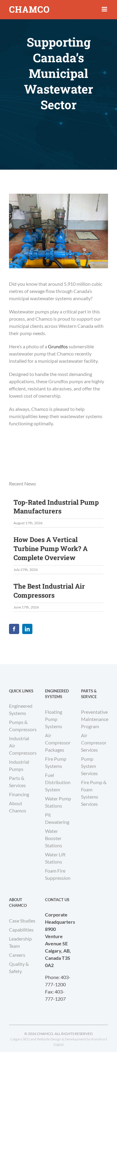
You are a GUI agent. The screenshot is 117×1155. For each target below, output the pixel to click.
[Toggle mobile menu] (105, 9)
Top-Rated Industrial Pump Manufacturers (56, 507)
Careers (17, 955)
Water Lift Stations (55, 858)
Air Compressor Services (93, 742)
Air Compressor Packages (57, 742)
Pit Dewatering (57, 818)
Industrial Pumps (19, 765)
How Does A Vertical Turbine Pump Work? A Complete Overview (51, 548)
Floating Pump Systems (53, 719)
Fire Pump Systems (55, 762)
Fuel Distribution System (57, 782)
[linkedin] (27, 629)
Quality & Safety (19, 967)
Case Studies (22, 920)
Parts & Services (17, 781)
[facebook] (14, 629)
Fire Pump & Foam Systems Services (93, 793)
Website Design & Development (61, 1039)
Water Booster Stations (53, 838)
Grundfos (58, 346)
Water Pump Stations (58, 802)
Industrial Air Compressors (22, 745)
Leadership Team (20, 942)
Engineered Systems (20, 709)
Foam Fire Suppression (57, 874)
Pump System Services (89, 766)
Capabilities (21, 929)
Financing (19, 794)
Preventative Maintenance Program (94, 719)
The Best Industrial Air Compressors (49, 590)
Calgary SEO (20, 1039)
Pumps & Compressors (22, 725)
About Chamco (17, 806)
